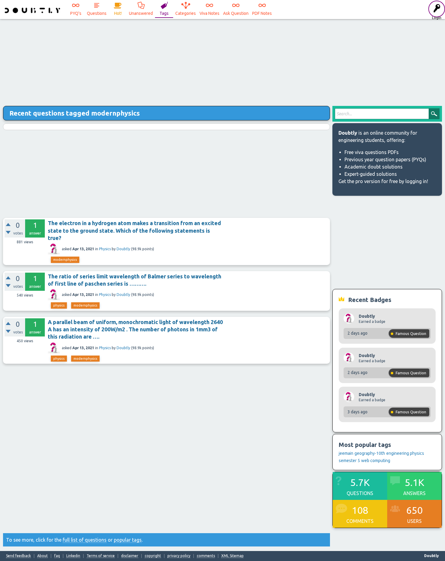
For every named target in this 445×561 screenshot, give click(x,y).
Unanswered (141, 13)
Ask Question (236, 13)
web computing (375, 460)
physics (58, 305)
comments (206, 556)
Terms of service (101, 556)
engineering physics (405, 453)
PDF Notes (262, 13)
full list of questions (85, 540)
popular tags (128, 540)
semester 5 (349, 460)
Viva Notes (209, 13)
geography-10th (369, 453)
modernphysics (65, 259)
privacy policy (178, 556)
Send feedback (18, 556)
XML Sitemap (232, 556)
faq (57, 556)
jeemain (346, 453)
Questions (97, 13)
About (42, 556)
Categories (185, 13)
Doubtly (123, 249)
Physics (105, 249)
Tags (164, 13)
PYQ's (75, 13)
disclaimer (129, 556)
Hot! (118, 13)
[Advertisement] (222, 60)
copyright (153, 556)
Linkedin (73, 556)
